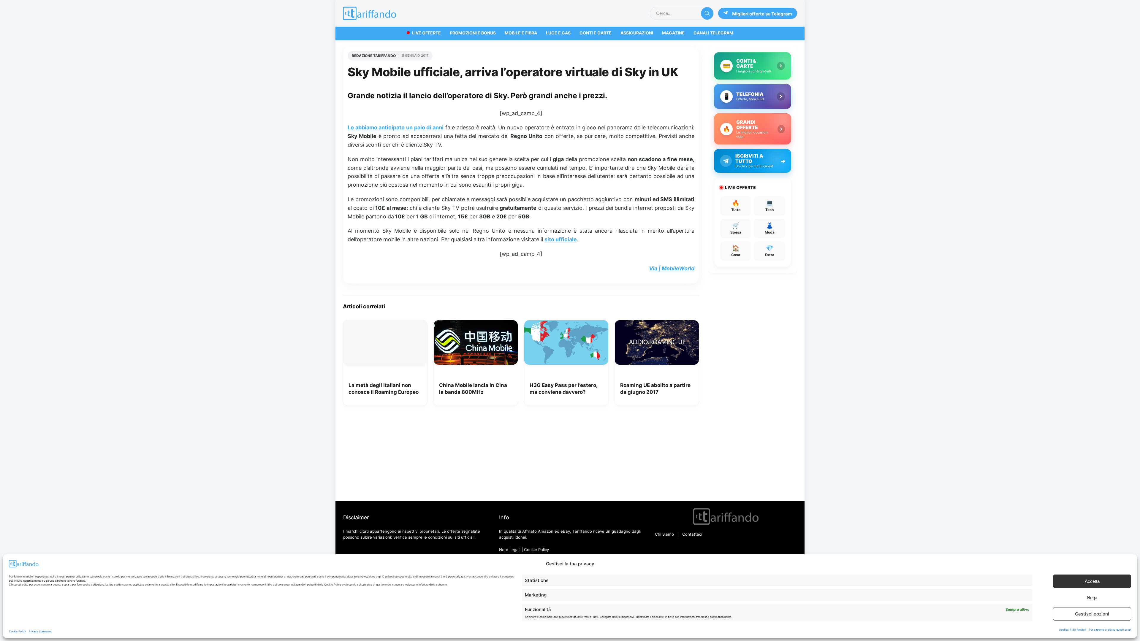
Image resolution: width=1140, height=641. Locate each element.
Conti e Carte (596, 32)
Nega (1092, 597)
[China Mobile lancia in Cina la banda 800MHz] (476, 324)
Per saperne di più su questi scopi (1110, 629)
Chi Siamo (664, 534)
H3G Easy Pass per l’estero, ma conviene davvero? (563, 388)
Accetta (1092, 581)
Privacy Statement (40, 631)
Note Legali (509, 549)
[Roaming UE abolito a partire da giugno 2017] (657, 324)
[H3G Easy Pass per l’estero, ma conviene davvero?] (566, 324)
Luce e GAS (558, 32)
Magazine (673, 32)
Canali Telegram (713, 32)
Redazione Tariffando (374, 55)
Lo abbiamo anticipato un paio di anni (396, 127)
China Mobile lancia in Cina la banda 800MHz (473, 388)
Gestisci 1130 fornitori (1072, 629)
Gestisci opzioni (1092, 614)
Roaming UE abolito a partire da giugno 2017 (655, 388)
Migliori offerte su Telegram (762, 14)
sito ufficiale (560, 239)
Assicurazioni (636, 32)
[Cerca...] (707, 13)
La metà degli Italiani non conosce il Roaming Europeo (384, 388)
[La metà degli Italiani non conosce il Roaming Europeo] (385, 324)
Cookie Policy (17, 631)
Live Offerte (426, 32)
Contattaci (692, 534)
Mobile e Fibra (521, 32)
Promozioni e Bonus (473, 32)
